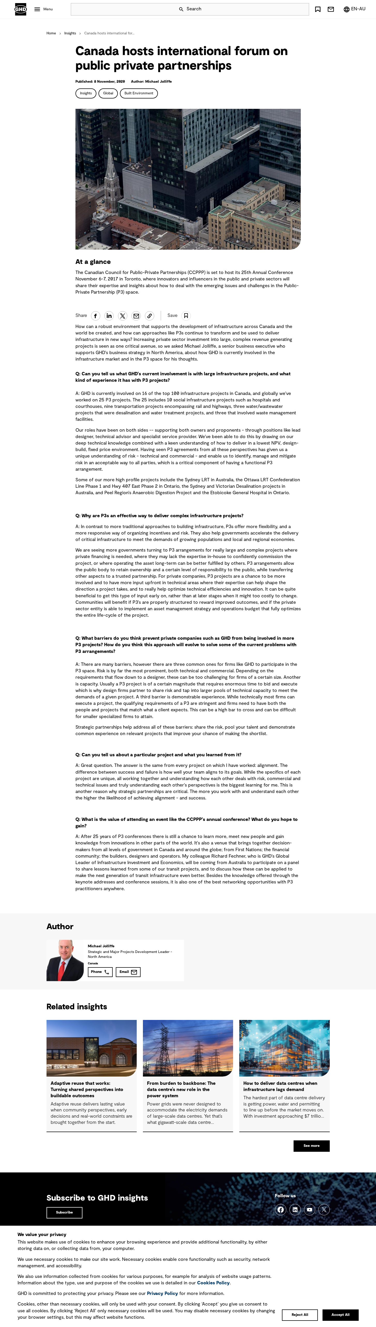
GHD (20, 9)
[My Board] (317, 9)
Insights (70, 33)
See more (312, 1146)
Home (51, 33)
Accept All (341, 1315)
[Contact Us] (331, 9)
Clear (290, 9)
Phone (96, 972)
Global (108, 93)
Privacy (162, 1293)
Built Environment (139, 93)
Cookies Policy (213, 1283)
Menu (48, 9)
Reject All (300, 1315)
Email (124, 972)
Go (303, 9)
